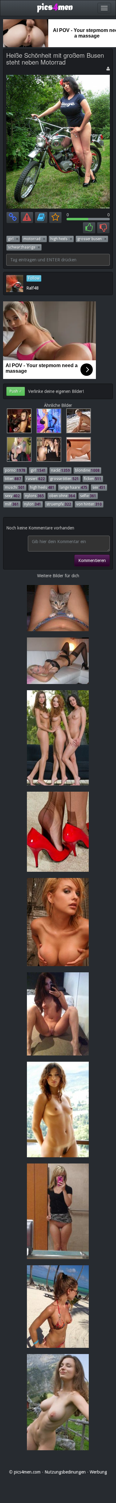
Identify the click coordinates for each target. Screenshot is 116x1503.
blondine (87, 470)
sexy (12, 496)
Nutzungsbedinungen (65, 1471)
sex (98, 487)
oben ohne (62, 496)
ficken (92, 479)
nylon (32, 504)
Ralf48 (32, 288)
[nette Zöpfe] (47, 450)
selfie (88, 496)
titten (13, 479)
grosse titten (64, 479)
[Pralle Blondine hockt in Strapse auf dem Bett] (47, 422)
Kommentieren (92, 560)
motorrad (34, 239)
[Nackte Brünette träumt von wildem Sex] (76, 450)
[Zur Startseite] (55, 7)
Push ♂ (16, 391)
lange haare (73, 487)
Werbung (98, 1471)
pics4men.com (27, 1471)
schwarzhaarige (24, 247)
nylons (34, 496)
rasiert (35, 479)
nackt (60, 470)
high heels (61, 239)
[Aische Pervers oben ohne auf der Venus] (18, 422)
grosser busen (91, 239)
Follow (34, 278)
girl (13, 239)
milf (12, 504)
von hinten (89, 504)
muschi (15, 487)
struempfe (58, 504)
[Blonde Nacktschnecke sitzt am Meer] (76, 422)
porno (15, 470)
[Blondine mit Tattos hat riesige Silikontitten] (18, 450)
